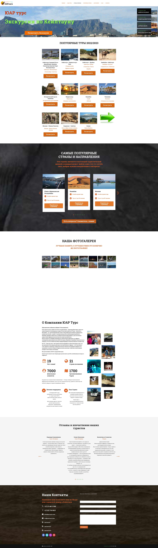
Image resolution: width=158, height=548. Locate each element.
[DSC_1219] (102, 272)
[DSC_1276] (93, 278)
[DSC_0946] (65, 272)
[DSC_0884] (55, 272)
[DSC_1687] (55, 284)
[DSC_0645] (93, 265)
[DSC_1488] (83, 278)
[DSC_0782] (111, 265)
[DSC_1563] (93, 284)
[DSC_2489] (74, 297)
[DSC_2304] (55, 291)
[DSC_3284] (55, 304)
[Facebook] (43, 535)
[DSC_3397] (83, 304)
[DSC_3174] (46, 304)
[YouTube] (54, 535)
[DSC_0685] (102, 265)
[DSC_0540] (65, 265)
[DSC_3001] (93, 304)
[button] (73, 214)
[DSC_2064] (93, 291)
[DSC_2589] (111, 297)
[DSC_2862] (74, 304)
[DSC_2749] (46, 297)
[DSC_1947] (74, 291)
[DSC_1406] (111, 278)
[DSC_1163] (93, 272)
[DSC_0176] (46, 259)
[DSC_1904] (83, 284)
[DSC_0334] (102, 259)
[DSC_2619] (102, 304)
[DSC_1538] (74, 284)
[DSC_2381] (83, 291)
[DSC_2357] (65, 291)
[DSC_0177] (83, 265)
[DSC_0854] (74, 271)
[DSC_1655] (111, 284)
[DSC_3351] (65, 304)
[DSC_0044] (46, 265)
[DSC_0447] (111, 259)
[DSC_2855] (83, 297)
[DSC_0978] (83, 272)
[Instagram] (50, 535)
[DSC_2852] (65, 297)
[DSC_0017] (74, 259)
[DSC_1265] (74, 278)
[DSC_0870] (46, 272)
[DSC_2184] (102, 291)
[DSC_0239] (83, 259)
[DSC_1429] (55, 278)
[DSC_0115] (55, 259)
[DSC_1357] (102, 278)
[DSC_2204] (46, 291)
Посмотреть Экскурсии (38, 33)
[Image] (50, 54)
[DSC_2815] (55, 297)
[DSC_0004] (65, 259)
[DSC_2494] (93, 297)
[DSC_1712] (65, 284)
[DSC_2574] (102, 297)
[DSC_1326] (74, 265)
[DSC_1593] (102, 284)
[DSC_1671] (46, 284)
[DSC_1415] (46, 278)
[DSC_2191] (111, 291)
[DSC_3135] (111, 304)
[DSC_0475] (55, 265)
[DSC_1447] (65, 278)
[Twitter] (47, 535)
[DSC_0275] (93, 259)
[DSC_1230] (111, 272)
